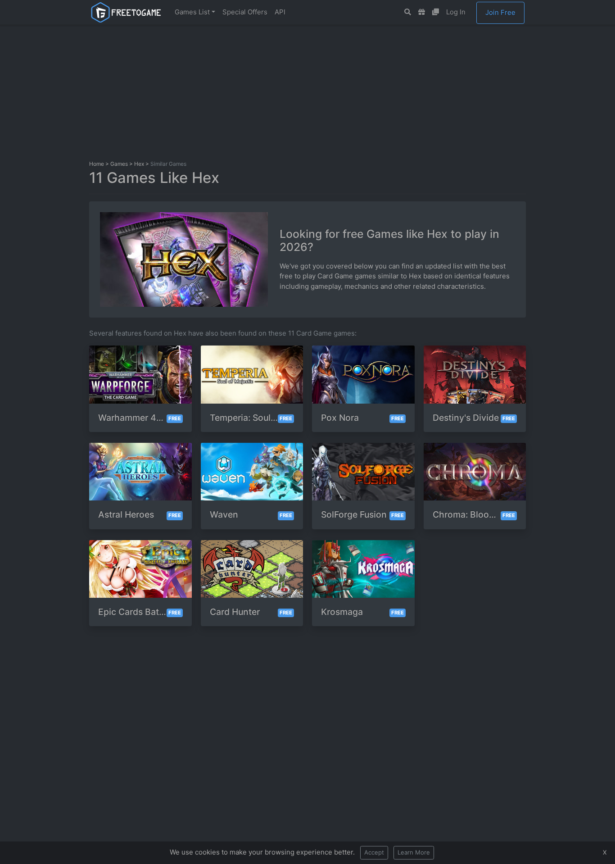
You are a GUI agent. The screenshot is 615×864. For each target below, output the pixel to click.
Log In (456, 12)
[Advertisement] (307, 91)
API (280, 12)
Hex (139, 163)
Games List (192, 12)
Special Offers (244, 12)
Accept (374, 852)
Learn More (414, 852)
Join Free (500, 12)
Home (96, 163)
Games (119, 163)
